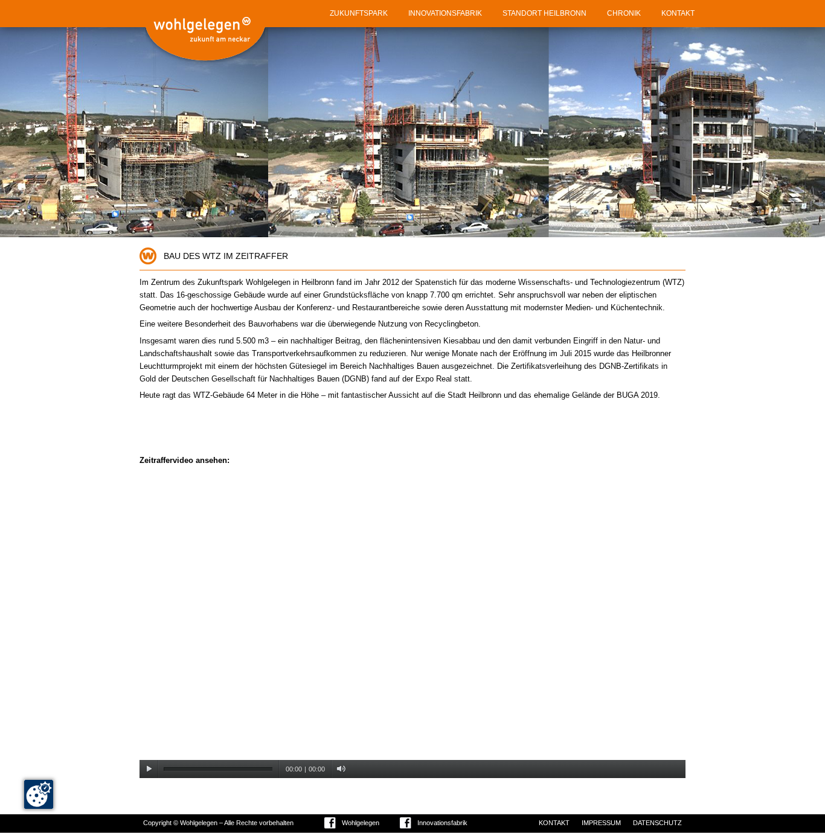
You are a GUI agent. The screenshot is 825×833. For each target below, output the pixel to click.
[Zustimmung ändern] (38, 794)
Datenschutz (657, 822)
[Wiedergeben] (148, 769)
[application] (412, 625)
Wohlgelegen (360, 822)
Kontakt (554, 822)
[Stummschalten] (340, 769)
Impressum (601, 822)
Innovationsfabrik (442, 822)
